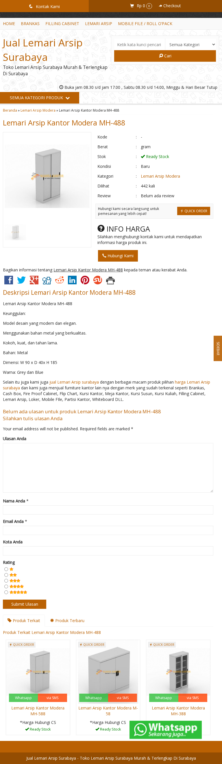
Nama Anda (14, 501)
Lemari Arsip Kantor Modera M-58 (108, 710)
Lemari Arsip (98, 23)
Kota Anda (13, 542)
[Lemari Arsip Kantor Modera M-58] (108, 671)
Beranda (10, 110)
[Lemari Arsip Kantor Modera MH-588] (38, 671)
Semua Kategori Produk (37, 97)
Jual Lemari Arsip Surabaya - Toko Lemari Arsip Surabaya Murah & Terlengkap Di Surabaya (111, 758)
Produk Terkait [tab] (26, 620)
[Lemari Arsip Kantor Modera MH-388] (178, 671)
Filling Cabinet (62, 23)
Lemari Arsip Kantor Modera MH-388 (178, 710)
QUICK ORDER (195, 211)
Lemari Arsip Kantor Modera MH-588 (37, 710)
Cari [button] (167, 56)
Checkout (171, 5)
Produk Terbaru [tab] (69, 620)
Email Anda (13, 521)
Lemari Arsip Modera (38, 110)
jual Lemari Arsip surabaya (74, 382)
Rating (9, 562)
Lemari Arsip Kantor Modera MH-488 (64, 122)
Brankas (30, 23)
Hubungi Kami (120, 255)
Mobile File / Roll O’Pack (145, 23)
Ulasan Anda (14, 438)
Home (9, 23)
